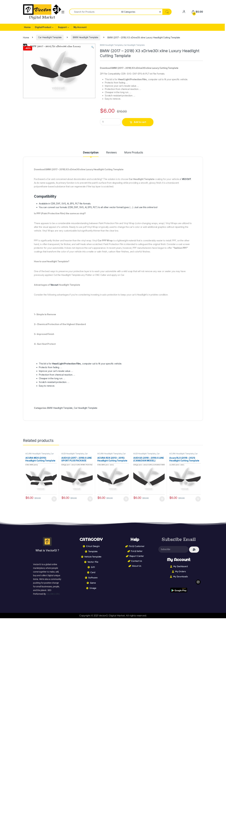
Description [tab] (91, 152)
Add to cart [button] (54, 499)
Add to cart (140, 122)
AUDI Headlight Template (72, 453)
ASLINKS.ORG (53, 594)
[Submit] (194, 550)
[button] (92, 47)
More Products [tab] (133, 152)
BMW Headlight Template (85, 37)
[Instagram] (198, 582)
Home (27, 27)
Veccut (54, 284)
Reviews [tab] (111, 152)
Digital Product (43, 27)
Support (62, 27)
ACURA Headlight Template (37, 453)
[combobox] (94, 12)
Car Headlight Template (50, 37)
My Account (80, 27)
